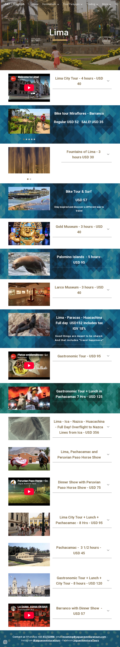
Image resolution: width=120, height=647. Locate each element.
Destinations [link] (49, 4)
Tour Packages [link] (71, 4)
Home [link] (35, 4)
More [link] (105, 4)
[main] (60, 35)
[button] (116, 4)
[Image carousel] (29, 124)
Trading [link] (90, 4)
